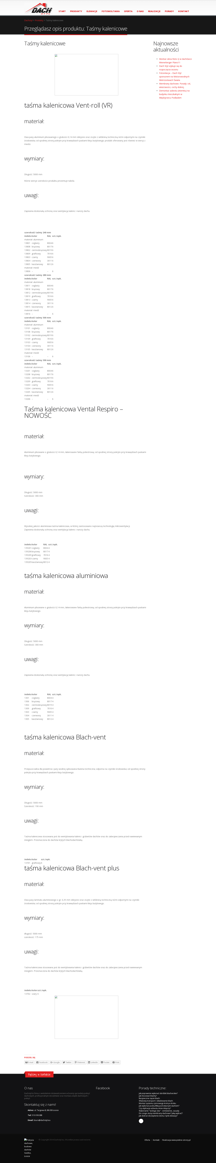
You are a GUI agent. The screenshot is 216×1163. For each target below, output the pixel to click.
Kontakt (156, 1140)
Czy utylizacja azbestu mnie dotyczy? (155, 1108)
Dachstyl (28, 20)
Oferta (147, 1140)
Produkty (39, 20)
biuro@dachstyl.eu (42, 1120)
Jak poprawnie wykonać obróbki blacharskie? (158, 1093)
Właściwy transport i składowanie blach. (156, 1101)
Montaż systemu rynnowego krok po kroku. (157, 1103)
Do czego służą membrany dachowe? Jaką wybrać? (161, 1113)
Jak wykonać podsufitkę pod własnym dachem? (159, 1106)
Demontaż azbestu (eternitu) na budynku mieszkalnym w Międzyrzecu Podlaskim (174, 94)
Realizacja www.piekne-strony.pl (176, 1140)
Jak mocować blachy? (148, 1096)
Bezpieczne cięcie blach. (149, 1098)
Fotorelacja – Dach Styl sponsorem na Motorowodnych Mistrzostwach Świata (174, 76)
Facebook (141, 1121)
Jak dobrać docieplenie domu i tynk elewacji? (158, 1116)
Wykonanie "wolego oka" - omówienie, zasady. (159, 1111)
